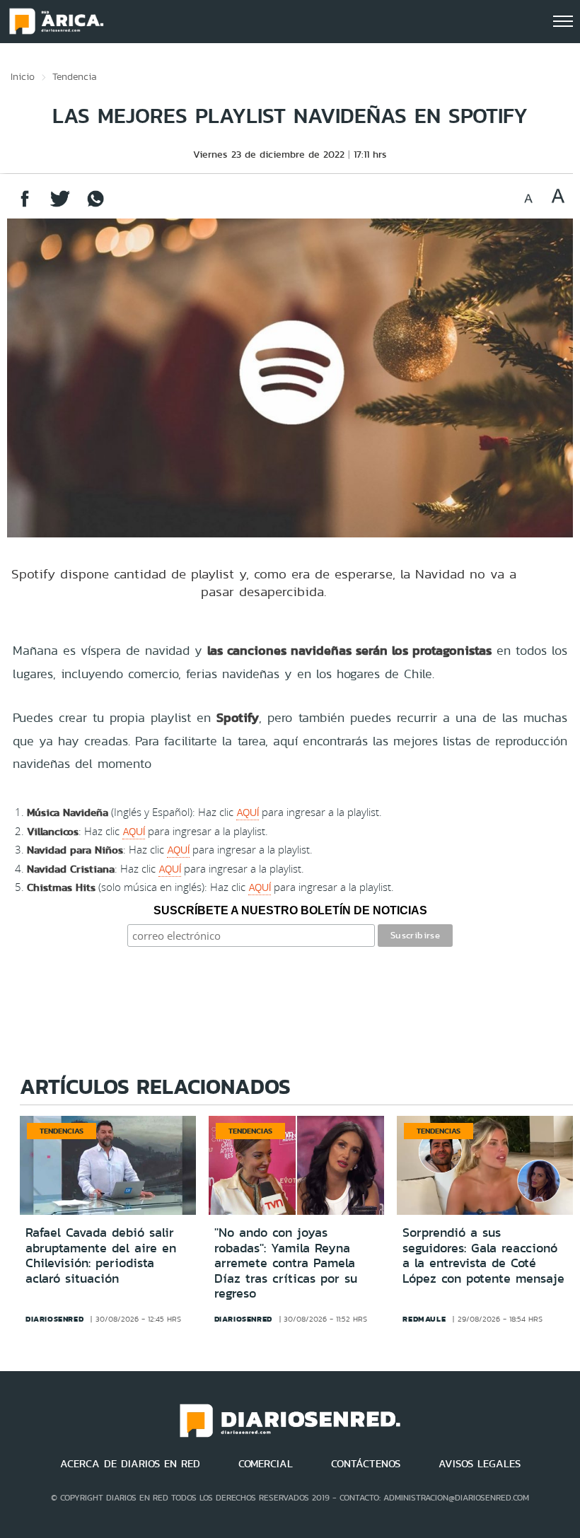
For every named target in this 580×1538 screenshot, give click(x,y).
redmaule (424, 1318)
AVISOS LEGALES (480, 1464)
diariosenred (54, 1318)
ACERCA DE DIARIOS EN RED (130, 1464)
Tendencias (61, 1130)
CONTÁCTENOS (365, 1464)
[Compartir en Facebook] (24, 205)
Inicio (23, 76)
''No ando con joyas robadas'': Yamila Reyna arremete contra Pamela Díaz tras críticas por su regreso (285, 1263)
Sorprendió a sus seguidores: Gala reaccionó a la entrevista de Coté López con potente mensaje (483, 1255)
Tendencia (74, 76)
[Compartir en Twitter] (60, 205)
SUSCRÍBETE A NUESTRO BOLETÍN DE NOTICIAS (290, 910)
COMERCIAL (265, 1464)
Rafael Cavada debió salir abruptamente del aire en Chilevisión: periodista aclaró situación (100, 1255)
